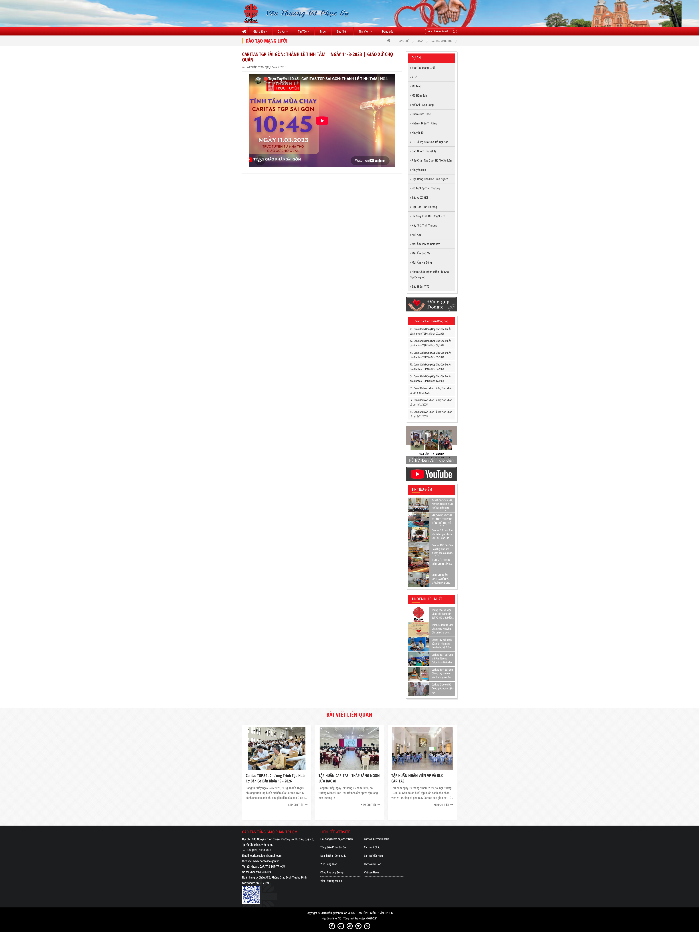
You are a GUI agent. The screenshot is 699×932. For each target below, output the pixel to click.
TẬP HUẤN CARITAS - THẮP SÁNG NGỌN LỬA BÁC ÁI (349, 778)
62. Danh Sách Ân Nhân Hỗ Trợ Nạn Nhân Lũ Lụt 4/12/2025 (431, 402)
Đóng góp (387, 31)
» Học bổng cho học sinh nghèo (429, 179)
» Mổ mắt (415, 86)
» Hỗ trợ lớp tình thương (425, 188)
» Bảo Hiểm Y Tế (419, 286)
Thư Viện (364, 31)
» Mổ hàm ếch (418, 95)
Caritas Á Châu (372, 847)
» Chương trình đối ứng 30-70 (427, 216)
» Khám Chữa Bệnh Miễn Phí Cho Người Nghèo (429, 274)
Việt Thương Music (331, 881)
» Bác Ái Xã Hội (419, 197)
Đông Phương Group (331, 872)
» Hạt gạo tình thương (423, 207)
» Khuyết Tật (417, 132)
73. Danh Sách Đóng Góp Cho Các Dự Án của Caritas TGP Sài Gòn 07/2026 (430, 331)
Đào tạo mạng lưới (442, 41)
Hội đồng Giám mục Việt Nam (337, 839)
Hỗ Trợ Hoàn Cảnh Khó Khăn (431, 460)
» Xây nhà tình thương (423, 225)
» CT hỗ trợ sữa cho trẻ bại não (429, 142)
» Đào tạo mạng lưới (422, 67)
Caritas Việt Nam (373, 855)
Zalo (367, 926)
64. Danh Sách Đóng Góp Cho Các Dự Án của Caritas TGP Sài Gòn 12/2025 (430, 378)
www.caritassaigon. (264, 861)
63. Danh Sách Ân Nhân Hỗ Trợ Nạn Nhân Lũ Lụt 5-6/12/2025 (431, 390)
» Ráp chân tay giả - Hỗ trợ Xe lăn (431, 160)
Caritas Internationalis (376, 839)
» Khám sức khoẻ (420, 114)
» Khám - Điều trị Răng (423, 123)
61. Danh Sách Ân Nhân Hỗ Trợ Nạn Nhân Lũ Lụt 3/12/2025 (431, 414)
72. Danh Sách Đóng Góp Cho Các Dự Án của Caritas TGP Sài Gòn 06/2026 (430, 343)
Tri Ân (323, 31)
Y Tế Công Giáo (328, 864)
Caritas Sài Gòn (372, 864)
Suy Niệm (342, 31)
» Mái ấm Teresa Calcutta (425, 244)
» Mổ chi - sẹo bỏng (422, 105)
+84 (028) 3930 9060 (259, 850)
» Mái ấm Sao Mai (420, 253)
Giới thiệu (259, 31)
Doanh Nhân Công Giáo (333, 855)
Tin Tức (302, 31)
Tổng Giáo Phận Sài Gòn (333, 847)
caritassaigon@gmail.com (266, 855)
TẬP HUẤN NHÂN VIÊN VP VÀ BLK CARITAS (417, 778)
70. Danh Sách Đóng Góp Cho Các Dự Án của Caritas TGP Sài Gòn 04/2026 (430, 367)
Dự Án (281, 31)
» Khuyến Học (418, 170)
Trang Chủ (402, 41)
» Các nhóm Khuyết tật (423, 151)
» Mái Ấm (415, 234)
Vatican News (371, 872)
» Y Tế (413, 77)
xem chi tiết (295, 804)
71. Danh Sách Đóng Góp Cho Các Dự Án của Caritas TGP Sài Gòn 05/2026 (430, 355)
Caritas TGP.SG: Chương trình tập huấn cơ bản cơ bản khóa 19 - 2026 (276, 778)
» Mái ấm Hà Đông (421, 262)
